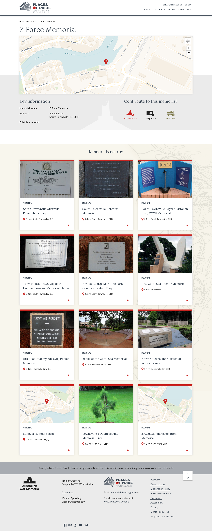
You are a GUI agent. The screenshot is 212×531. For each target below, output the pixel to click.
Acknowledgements (160, 493)
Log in (188, 4)
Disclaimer (156, 498)
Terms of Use (157, 484)
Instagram (75, 525)
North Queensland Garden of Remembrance (161, 361)
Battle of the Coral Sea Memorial (104, 358)
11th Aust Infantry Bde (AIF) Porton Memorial (46, 361)
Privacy (154, 507)
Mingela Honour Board (38, 433)
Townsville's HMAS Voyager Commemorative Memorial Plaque (46, 286)
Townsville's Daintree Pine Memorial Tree (100, 436)
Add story (170, 118)
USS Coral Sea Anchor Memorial (163, 283)
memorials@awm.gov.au (123, 492)
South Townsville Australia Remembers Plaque (41, 211)
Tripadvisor (70, 525)
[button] (106, 62)
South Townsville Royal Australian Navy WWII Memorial (164, 211)
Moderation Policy (160, 488)
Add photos (150, 118)
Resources (156, 479)
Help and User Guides (162, 516)
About (171, 9)
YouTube (80, 525)
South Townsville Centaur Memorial (100, 211)
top (188, 477)
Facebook (65, 525)
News (181, 9)
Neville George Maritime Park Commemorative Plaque (102, 286)
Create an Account (172, 4)
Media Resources (159, 511)
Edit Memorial (130, 118)
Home (146, 9)
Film (189, 9)
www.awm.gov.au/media (116, 501)
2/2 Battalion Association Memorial (159, 436)
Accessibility (156, 502)
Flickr (87, 525)
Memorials (159, 9)
